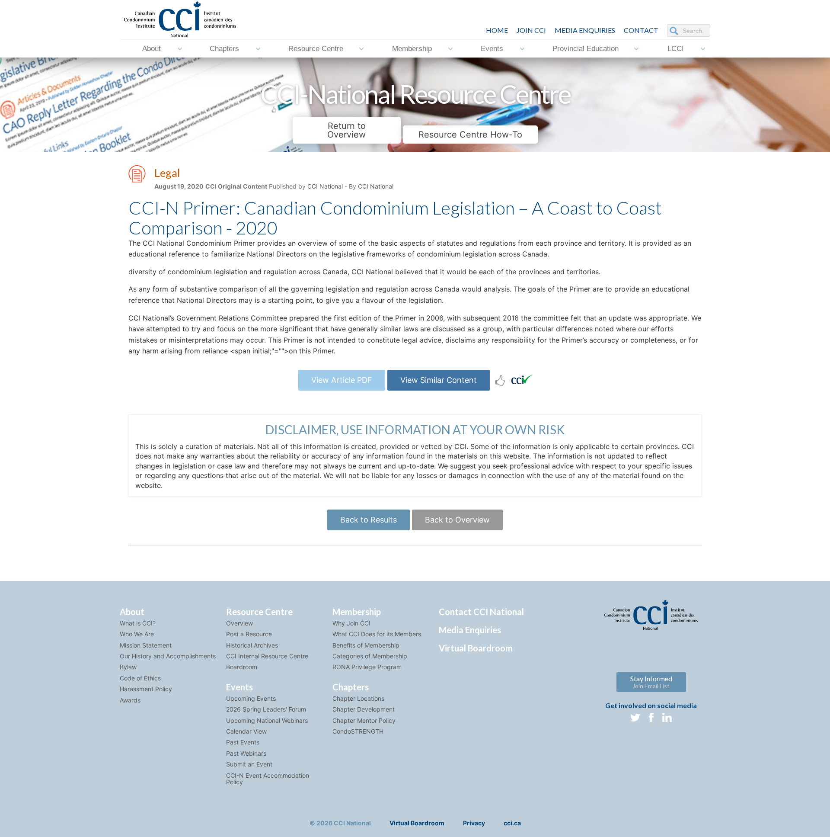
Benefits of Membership (365, 645)
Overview (239, 623)
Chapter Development (363, 709)
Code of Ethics (140, 678)
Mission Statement (146, 645)
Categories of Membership (369, 656)
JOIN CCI (531, 30)
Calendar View (246, 731)
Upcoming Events (251, 698)
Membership (412, 49)
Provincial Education (585, 49)
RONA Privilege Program (367, 666)
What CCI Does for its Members (376, 634)
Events (492, 49)
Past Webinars (246, 753)
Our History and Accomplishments (168, 656)
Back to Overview (457, 519)
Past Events (242, 742)
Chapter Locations (358, 698)
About (151, 49)
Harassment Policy (146, 689)
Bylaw (128, 666)
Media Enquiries (585, 30)
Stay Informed (651, 681)
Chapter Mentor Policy (364, 720)
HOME (497, 30)
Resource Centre (315, 49)
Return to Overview (346, 130)
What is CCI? (138, 623)
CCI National (325, 186)
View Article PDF (341, 380)
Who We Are (137, 634)
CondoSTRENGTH (357, 731)
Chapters (224, 49)
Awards (130, 700)
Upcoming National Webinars (267, 720)
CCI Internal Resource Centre (267, 656)
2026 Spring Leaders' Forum (266, 709)
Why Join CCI (351, 623)
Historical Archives (252, 645)
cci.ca (512, 823)
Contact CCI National (481, 611)
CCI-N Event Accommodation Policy (267, 779)
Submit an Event (249, 764)
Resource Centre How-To (470, 134)
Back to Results (368, 519)
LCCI (675, 49)
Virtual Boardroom (476, 648)
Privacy (474, 823)
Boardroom (241, 666)
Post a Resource (249, 634)
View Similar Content (438, 380)
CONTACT (641, 30)
